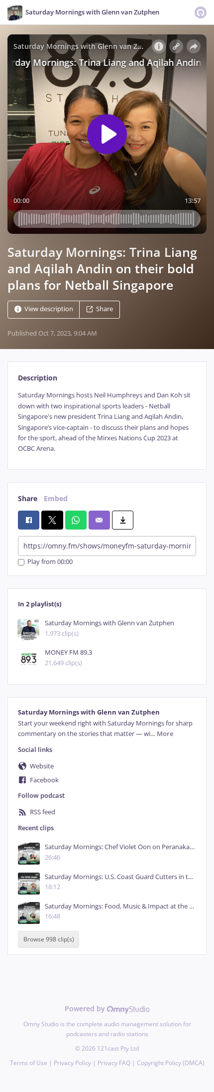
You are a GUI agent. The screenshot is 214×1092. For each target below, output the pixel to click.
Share (104, 309)
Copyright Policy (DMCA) (171, 1063)
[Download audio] (122, 520)
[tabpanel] (107, 422)
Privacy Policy (72, 1063)
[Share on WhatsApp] (76, 520)
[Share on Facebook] (28, 520)
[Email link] (99, 520)
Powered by (86, 1008)
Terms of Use (28, 1063)
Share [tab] (27, 498)
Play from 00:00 (50, 562)
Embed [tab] (56, 498)
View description (48, 309)
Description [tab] (37, 377)
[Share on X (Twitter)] (52, 520)
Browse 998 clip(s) (48, 939)
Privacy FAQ (114, 1063)
